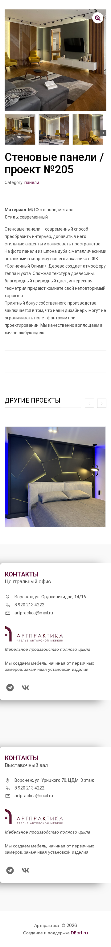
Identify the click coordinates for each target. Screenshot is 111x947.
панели (31, 182)
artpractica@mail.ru (33, 612)
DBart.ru (79, 933)
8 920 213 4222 (29, 604)
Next (103, 133)
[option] (55, 480)
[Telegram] (10, 687)
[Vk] (25, 687)
